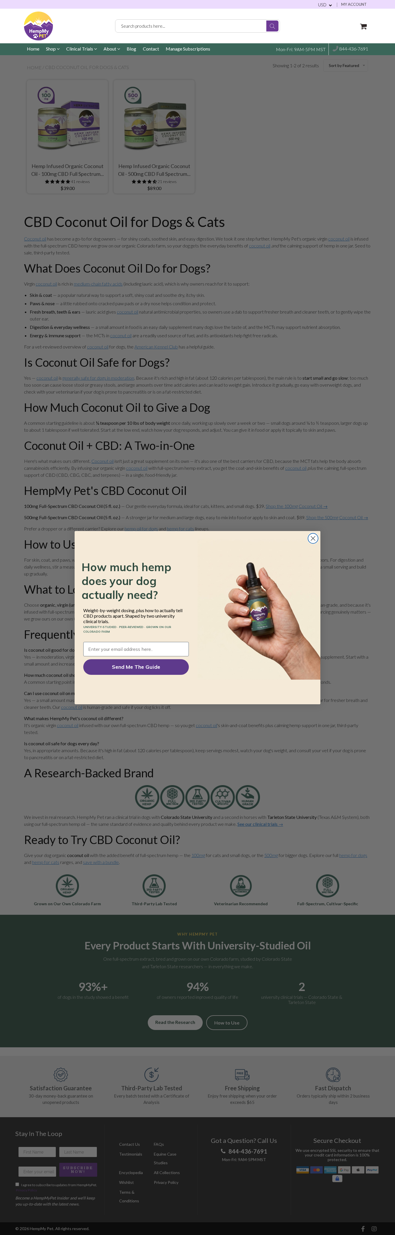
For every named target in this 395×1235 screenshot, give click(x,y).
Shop (51, 48)
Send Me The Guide (136, 667)
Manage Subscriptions (188, 48)
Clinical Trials (80, 48)
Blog (131, 48)
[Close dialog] (313, 538)
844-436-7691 (353, 48)
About (110, 48)
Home (33, 48)
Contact (151, 48)
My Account (354, 4)
